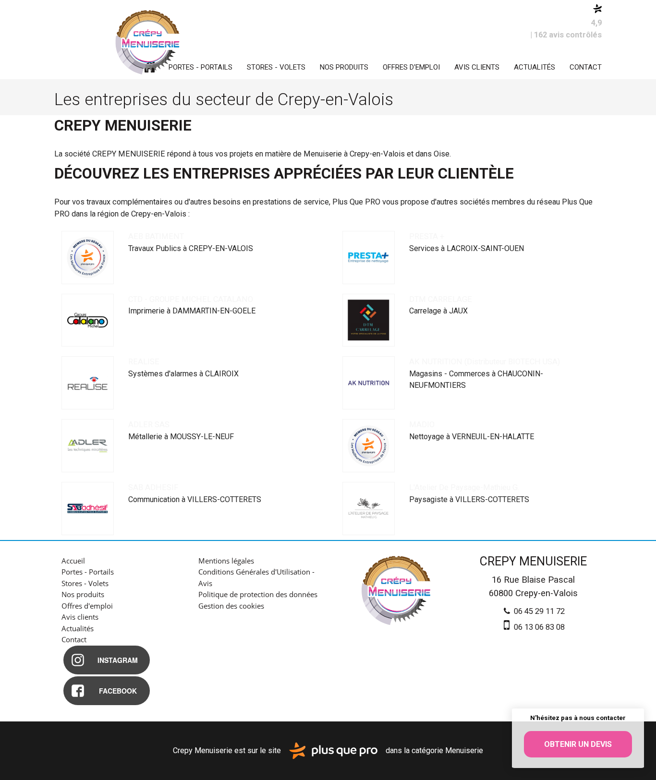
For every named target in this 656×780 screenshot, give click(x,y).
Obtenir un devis (578, 744)
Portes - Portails (200, 67)
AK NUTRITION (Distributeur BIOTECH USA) (484, 361)
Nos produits (344, 67)
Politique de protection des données (257, 594)
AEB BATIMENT (156, 236)
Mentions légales (226, 560)
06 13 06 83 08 (538, 627)
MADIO (422, 424)
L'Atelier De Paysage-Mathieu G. (464, 487)
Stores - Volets (276, 67)
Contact (586, 67)
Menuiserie (464, 750)
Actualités (534, 67)
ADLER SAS (149, 424)
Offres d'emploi (411, 67)
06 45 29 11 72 (538, 611)
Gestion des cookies (231, 606)
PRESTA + (426, 236)
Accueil (73, 560)
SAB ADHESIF (153, 487)
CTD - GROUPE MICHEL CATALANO (190, 299)
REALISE (143, 361)
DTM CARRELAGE (440, 299)
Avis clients (476, 67)
